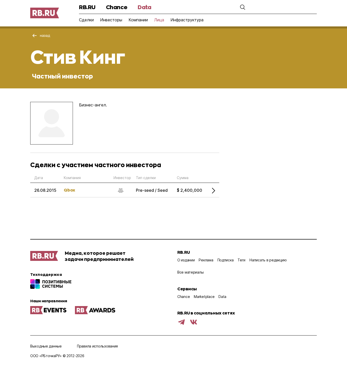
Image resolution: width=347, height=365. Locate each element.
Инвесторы (111, 19)
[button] (243, 7)
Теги (241, 260)
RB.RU (87, 7)
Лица (159, 19)
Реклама (206, 260)
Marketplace (204, 296)
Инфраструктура (186, 19)
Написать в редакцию (268, 260)
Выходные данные (46, 346)
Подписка (225, 260)
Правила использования (97, 346)
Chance (116, 7)
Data (144, 7)
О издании (186, 260)
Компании (138, 19)
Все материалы (190, 272)
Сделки (86, 19)
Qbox (69, 190)
